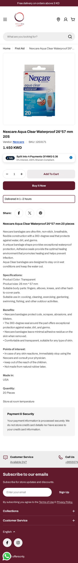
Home (6, 48)
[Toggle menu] (5, 19)
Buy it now (39, 185)
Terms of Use (46, 502)
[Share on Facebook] (19, 213)
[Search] (70, 36)
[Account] (65, 19)
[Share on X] (29, 213)
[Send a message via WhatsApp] (7, 556)
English (7, 531)
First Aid (20, 48)
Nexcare (18, 141)
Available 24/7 (18, 462)
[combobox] (39, 36)
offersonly (18, 556)
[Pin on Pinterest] (40, 213)
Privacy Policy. (65, 502)
